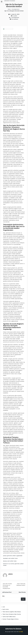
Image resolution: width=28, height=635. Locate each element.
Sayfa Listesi (5, 609)
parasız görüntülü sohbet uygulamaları (12, 555)
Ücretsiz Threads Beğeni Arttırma (10, 619)
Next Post (21, 592)
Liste (3, 607)
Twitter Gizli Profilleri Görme (8, 616)
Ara (3, 596)
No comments (14, 19)
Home (9, 9)
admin (15, 15)
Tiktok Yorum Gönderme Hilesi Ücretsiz (11, 614)
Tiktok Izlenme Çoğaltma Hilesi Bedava (11, 611)
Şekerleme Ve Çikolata (9, 0)
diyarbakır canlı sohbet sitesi (10, 558)
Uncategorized (15, 9)
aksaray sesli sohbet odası (10, 561)
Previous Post (7, 592)
